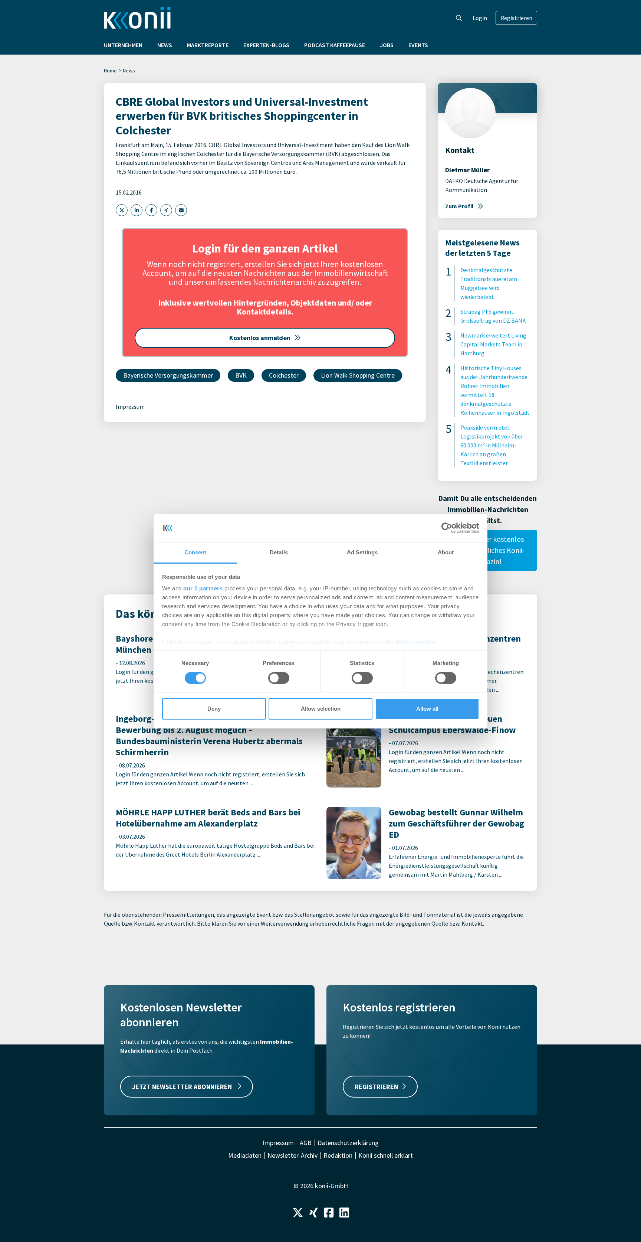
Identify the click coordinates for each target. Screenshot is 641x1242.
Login (480, 18)
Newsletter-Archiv (292, 1155)
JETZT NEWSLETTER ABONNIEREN (182, 1086)
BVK (241, 375)
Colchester (284, 375)
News (164, 45)
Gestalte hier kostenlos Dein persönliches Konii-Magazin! (487, 550)
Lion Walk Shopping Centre (358, 375)
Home (110, 70)
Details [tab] (279, 552)
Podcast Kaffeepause (334, 45)
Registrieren (516, 18)
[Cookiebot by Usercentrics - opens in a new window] (446, 528)
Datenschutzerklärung (348, 1143)
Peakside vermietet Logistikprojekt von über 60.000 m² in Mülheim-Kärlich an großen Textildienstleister (491, 445)
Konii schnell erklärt (385, 1155)
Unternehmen (123, 45)
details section (415, 642)
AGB (306, 1143)
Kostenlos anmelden (259, 337)
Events (418, 45)
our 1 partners (203, 588)
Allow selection (321, 708)
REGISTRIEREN (376, 1086)
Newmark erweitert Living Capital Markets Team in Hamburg (493, 344)
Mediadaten (245, 1155)
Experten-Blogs (266, 45)
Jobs (387, 45)
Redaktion (337, 1155)
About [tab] (446, 552)
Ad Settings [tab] (362, 552)
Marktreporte (208, 45)
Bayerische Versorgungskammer (168, 375)
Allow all (427, 708)
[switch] (278, 678)
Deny (214, 708)
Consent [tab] (195, 552)
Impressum (130, 406)
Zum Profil (459, 206)
